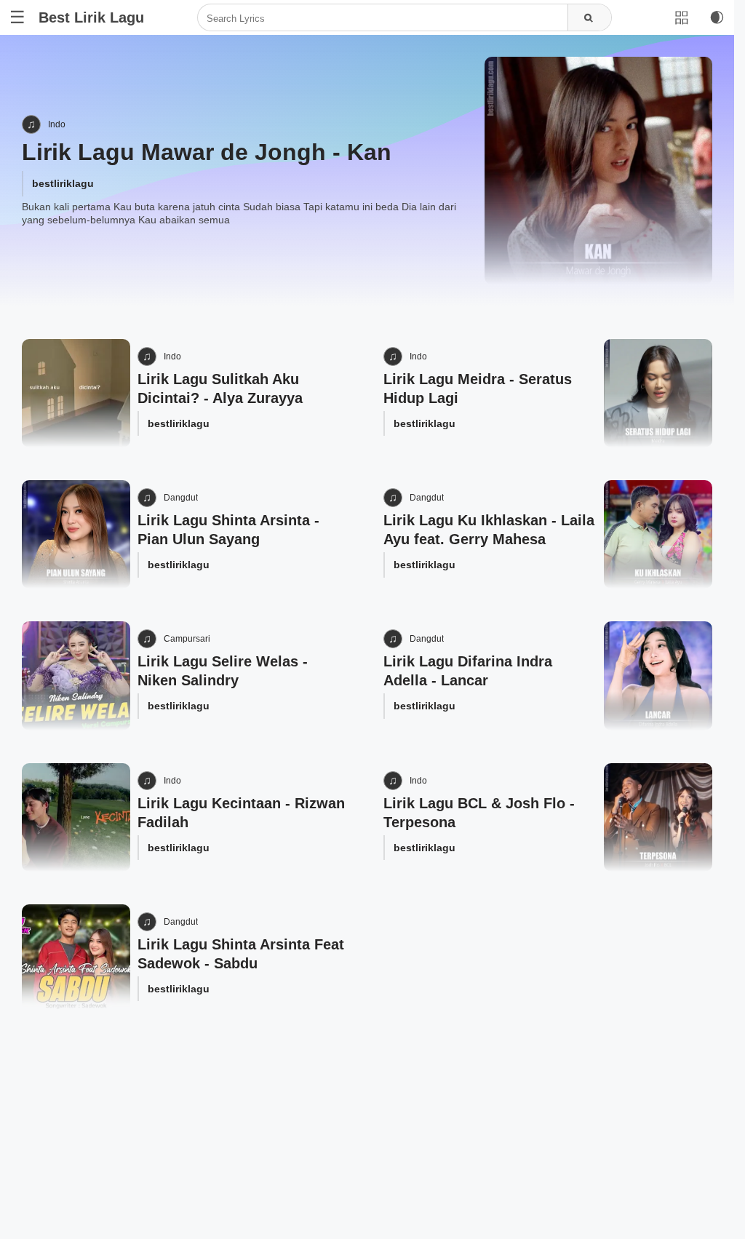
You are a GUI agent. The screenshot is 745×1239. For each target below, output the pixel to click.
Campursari (187, 639)
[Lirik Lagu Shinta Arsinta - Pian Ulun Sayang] (76, 534)
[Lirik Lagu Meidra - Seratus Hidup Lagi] (658, 393)
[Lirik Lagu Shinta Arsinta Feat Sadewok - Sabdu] (76, 958)
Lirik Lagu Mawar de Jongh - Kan (206, 152)
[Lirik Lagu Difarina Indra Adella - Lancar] (658, 675)
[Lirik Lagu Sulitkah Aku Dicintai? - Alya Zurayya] (76, 393)
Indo (56, 124)
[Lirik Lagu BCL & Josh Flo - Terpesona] (658, 817)
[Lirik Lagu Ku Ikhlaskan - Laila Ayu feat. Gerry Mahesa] (658, 534)
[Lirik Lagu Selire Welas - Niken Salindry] (76, 675)
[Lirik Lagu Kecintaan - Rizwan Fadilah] (76, 817)
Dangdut (181, 498)
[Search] (589, 18)
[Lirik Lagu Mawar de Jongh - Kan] (598, 170)
